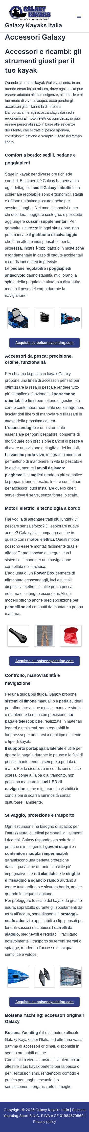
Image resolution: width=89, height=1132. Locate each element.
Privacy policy (44, 1121)
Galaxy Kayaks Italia (33, 25)
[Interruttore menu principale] (79, 16)
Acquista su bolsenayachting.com (44, 342)
